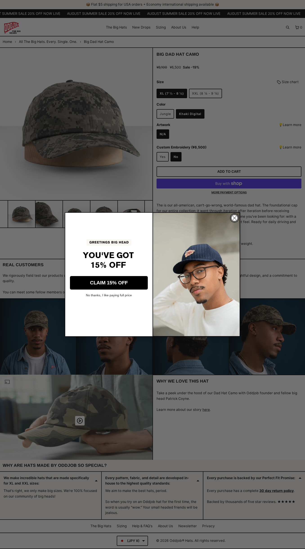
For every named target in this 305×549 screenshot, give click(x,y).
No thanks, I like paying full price (109, 295)
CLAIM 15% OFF (109, 283)
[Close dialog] (234, 218)
